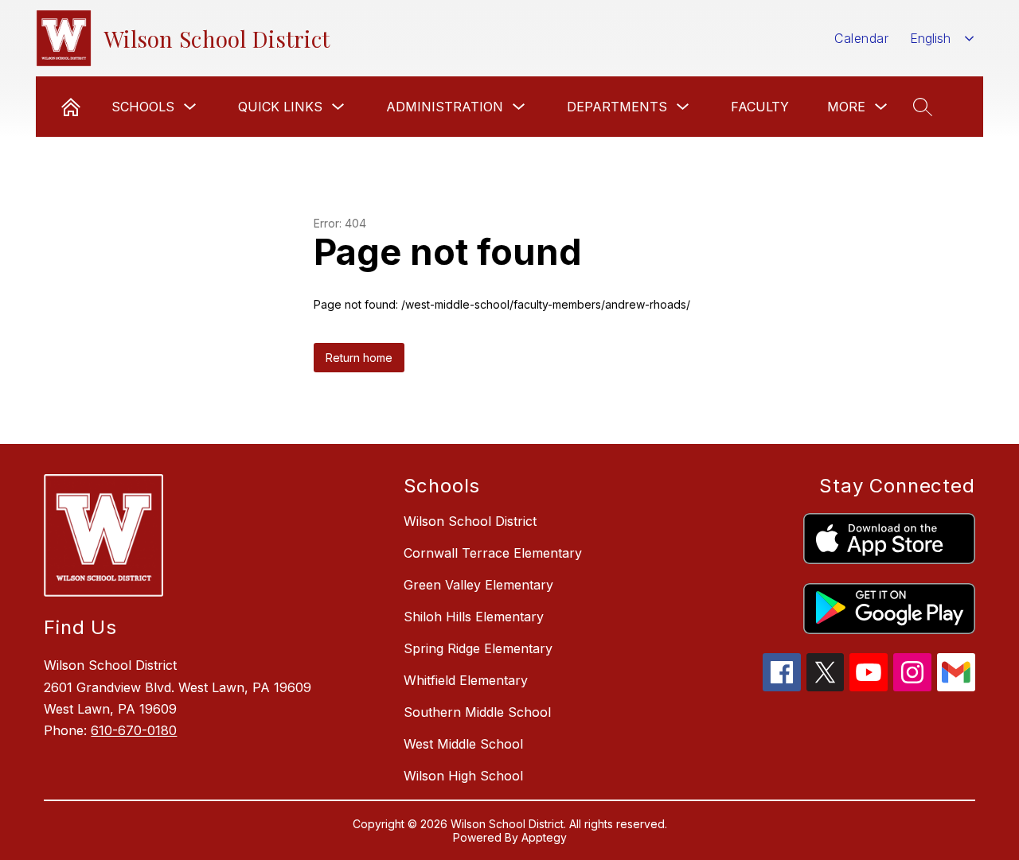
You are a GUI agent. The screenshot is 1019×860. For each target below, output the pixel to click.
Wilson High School (463, 776)
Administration (444, 107)
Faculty (760, 107)
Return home (359, 357)
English (930, 38)
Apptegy (544, 837)
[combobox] (942, 38)
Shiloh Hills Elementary (474, 617)
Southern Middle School (477, 712)
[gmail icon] (956, 687)
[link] (70, 106)
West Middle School (463, 744)
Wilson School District (470, 521)
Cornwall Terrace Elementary (493, 553)
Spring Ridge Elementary (478, 648)
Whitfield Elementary (466, 680)
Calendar (861, 38)
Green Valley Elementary (478, 585)
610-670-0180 (134, 730)
